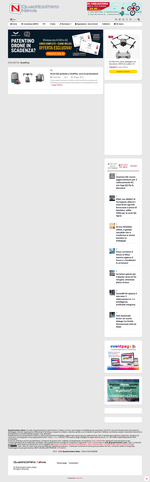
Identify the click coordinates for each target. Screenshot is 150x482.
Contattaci (73, 463)
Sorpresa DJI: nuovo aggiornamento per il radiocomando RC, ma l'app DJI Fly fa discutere (126, 182)
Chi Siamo (120, 24)
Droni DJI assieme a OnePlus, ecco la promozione (74, 73)
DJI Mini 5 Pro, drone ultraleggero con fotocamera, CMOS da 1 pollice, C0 (122, 63)
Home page (62, 463)
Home (14, 24)
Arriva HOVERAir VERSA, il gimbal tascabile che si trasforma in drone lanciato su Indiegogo (125, 233)
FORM (89, 442)
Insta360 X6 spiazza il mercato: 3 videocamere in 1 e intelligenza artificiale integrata (126, 299)
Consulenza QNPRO (30, 24)
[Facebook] (116, 19)
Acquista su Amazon (123, 71)
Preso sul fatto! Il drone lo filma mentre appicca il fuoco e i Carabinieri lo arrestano (126, 257)
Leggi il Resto (57, 85)
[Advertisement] (123, 119)
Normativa (65, 24)
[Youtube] (127, 19)
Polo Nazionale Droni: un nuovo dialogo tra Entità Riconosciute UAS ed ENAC (126, 321)
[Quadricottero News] (37, 14)
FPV (44, 24)
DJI (51, 70)
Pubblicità (106, 24)
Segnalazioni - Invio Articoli (87, 24)
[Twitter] (123, 19)
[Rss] (131, 19)
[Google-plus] (120, 19)
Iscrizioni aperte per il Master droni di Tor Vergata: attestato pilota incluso (126, 278)
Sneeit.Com (79, 478)
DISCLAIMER (97, 441)
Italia (53, 24)
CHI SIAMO (61, 448)
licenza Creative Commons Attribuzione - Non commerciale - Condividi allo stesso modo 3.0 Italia (94, 444)
